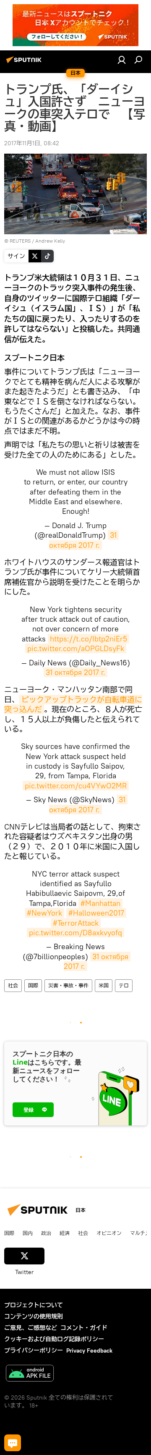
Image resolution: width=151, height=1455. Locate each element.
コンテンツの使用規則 (33, 1316)
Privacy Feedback (89, 1350)
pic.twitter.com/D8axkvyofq (75, 932)
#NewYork (44, 913)
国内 (28, 1233)
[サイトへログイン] (121, 59)
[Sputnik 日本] (25, 63)
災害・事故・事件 (68, 985)
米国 (104, 985)
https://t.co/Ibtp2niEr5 (88, 639)
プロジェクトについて (33, 1305)
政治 (46, 1233)
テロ (124, 985)
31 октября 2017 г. (84, 540)
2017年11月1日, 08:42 (31, 143)
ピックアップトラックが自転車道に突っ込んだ (73, 704)
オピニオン (109, 1233)
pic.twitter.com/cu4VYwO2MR (76, 785)
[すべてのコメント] (12, 1442)
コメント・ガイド (83, 1328)
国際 (33, 985)
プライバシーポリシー (33, 1350)
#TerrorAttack (76, 923)
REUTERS (20, 241)
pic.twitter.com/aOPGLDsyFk (75, 648)
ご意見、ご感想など (30, 1328)
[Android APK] (29, 1374)
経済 (65, 1233)
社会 (13, 985)
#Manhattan (100, 903)
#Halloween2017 (96, 913)
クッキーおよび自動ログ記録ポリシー (54, 1339)
